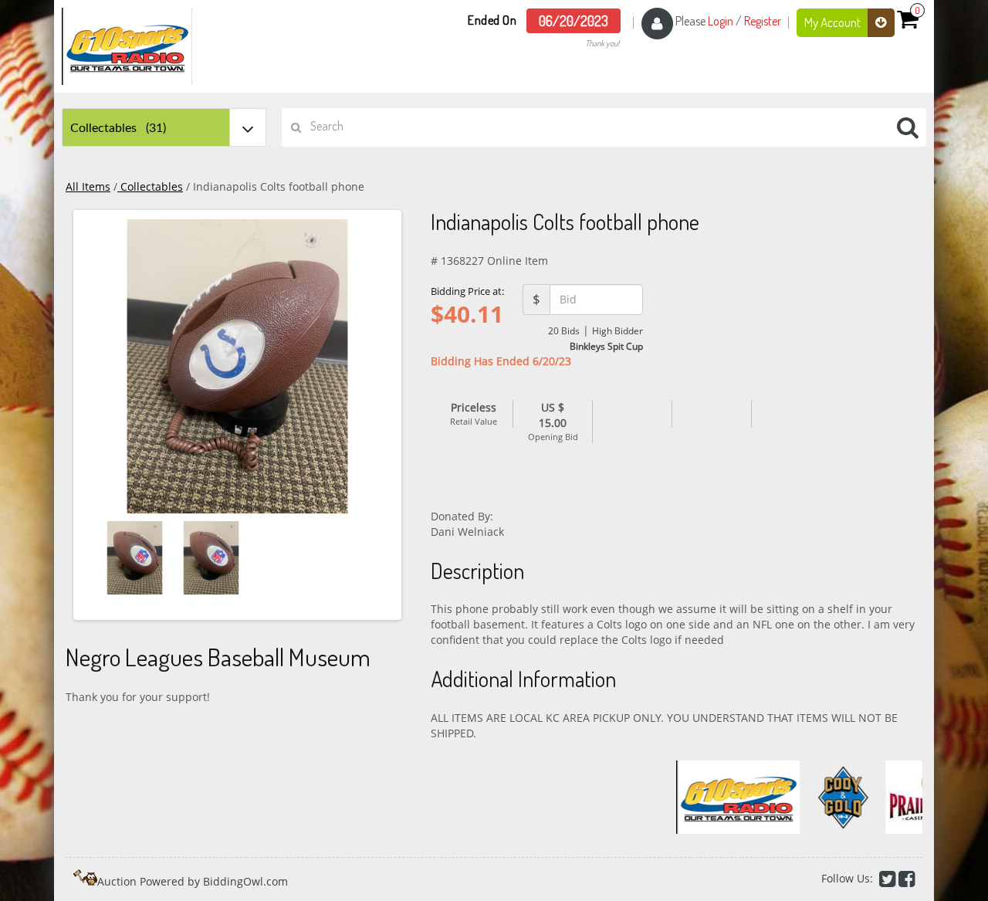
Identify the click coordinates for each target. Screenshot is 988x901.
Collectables (150, 186)
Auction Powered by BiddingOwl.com (192, 881)
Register (762, 21)
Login (720, 21)
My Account (833, 22)
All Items (88, 186)
